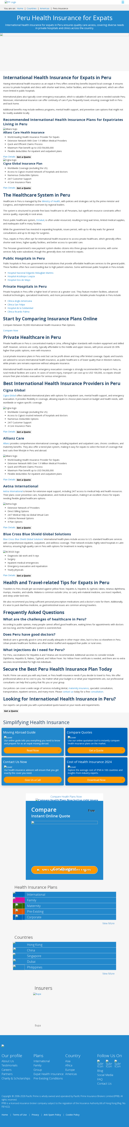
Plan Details (9, 156)
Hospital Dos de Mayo (19, 279)
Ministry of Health (51, 201)
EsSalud (40, 220)
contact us (68, 691)
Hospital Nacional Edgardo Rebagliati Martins (30, 272)
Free (91, 810)
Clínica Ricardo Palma (18, 311)
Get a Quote (24, 156)
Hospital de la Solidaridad (20, 308)
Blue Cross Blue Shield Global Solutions (23, 539)
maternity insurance (79, 688)
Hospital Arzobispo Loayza (21, 276)
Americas (44, 8)
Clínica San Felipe (16, 304)
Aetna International (13, 491)
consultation (97, 691)
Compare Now (10, 330)
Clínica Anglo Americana (20, 300)
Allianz (6, 443)
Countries (31, 8)
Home (20, 8)
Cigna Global (9, 395)
